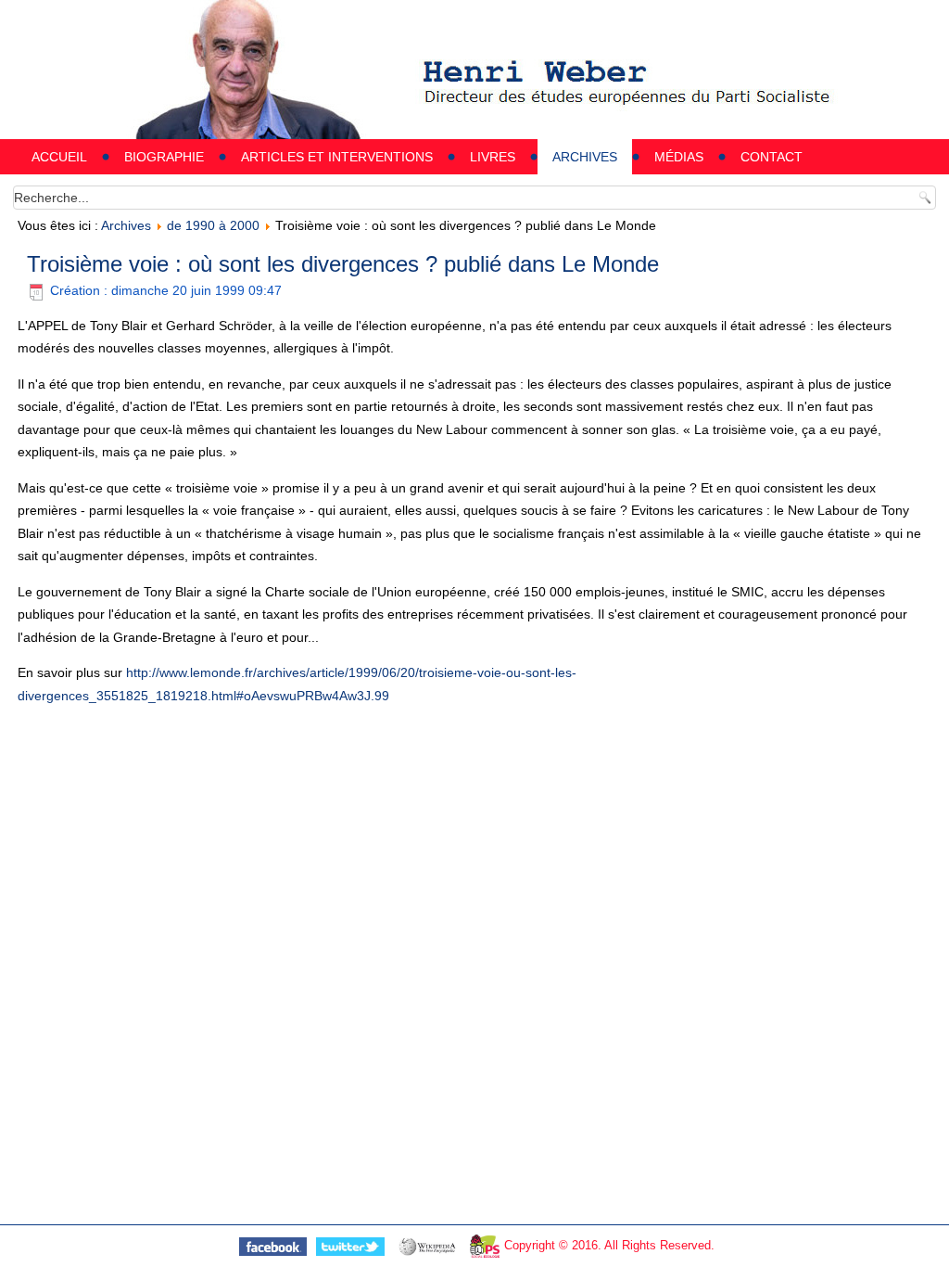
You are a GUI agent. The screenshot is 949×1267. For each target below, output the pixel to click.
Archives (584, 156)
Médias (678, 156)
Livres (492, 156)
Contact (771, 156)
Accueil (59, 156)
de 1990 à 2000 (213, 225)
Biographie (164, 156)
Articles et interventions (337, 156)
